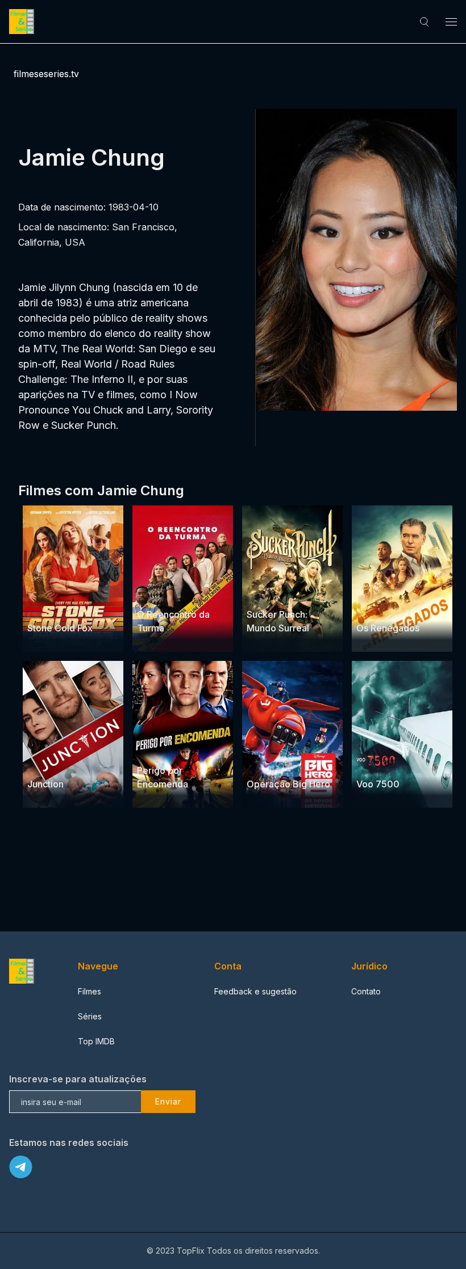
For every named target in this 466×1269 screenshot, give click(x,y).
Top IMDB (96, 1041)
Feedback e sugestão (255, 991)
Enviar (168, 1101)
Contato (366, 991)
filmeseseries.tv (46, 73)
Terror (411, 762)
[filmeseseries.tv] (23, 21)
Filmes (89, 991)
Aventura (264, 762)
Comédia (195, 592)
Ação (79, 606)
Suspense (47, 606)
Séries (90, 1016)
